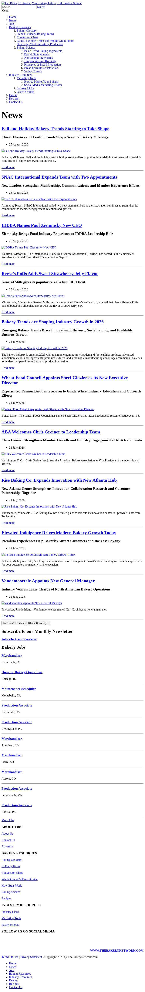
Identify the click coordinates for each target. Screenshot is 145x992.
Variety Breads (33, 71)
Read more (8, 167)
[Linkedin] (129, 944)
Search (41, 6)
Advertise (7, 846)
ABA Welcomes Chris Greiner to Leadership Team (51, 431)
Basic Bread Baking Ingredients (43, 51)
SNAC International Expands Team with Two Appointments (59, 177)
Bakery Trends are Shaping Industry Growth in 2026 (53, 321)
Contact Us (15, 102)
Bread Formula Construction (41, 68)
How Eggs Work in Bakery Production (40, 44)
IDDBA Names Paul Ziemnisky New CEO (42, 225)
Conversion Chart (27, 37)
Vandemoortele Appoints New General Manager (48, 580)
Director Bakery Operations (22, 672)
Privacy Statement (31, 957)
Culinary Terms (11, 866)
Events (13, 95)
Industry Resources (20, 74)
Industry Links (25, 88)
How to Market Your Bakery (41, 81)
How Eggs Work (12, 885)
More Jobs (8, 820)
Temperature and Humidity (40, 61)
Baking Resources (20, 27)
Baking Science (26, 47)
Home (12, 17)
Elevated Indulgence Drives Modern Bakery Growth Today (59, 532)
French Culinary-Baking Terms (35, 34)
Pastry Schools (25, 91)
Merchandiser (12, 655)
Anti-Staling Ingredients (38, 57)
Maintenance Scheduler (19, 689)
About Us (7, 833)
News (12, 20)
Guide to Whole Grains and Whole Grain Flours (45, 40)
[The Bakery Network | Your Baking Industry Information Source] (42, 3)
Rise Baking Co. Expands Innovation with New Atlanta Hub (59, 480)
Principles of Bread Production (42, 64)
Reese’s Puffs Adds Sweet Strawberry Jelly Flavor (50, 273)
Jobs (11, 23)
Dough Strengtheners (36, 54)
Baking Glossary (27, 30)
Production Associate (17, 705)
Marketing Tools (26, 78)
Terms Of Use (10, 957)
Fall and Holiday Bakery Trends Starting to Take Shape (55, 128)
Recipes (14, 98)
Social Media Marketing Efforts (43, 85)
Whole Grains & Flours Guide (20, 879)
